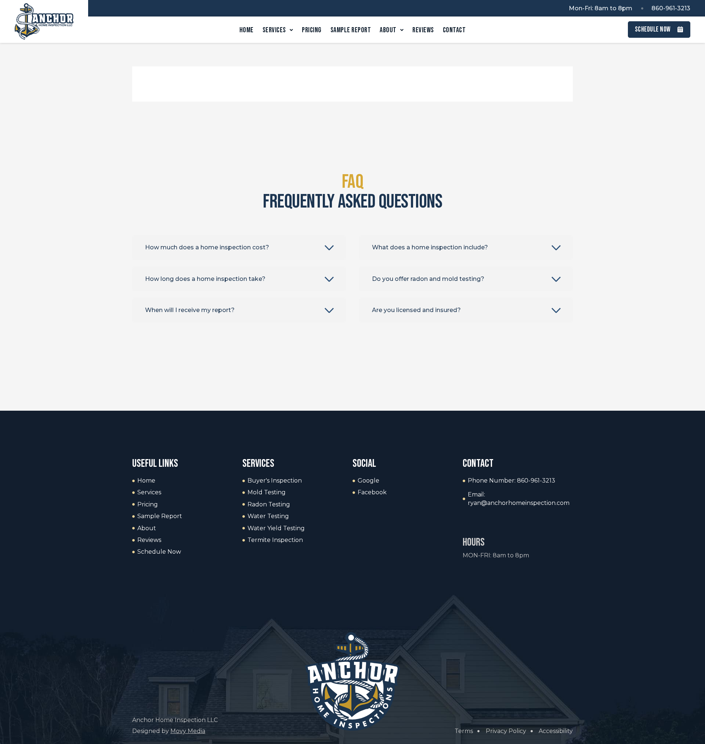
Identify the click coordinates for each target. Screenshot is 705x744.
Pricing (312, 30)
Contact (454, 30)
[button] (239, 247)
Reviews (423, 30)
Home (246, 30)
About (388, 30)
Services (274, 30)
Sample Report (350, 30)
